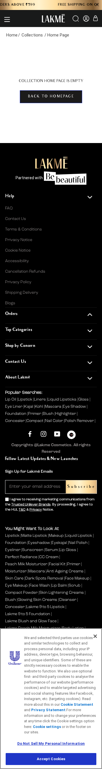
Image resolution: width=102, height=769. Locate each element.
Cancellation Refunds (25, 272)
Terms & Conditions (23, 229)
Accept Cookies (51, 759)
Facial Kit (57, 564)
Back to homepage (51, 97)
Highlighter (66, 414)
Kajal (29, 407)
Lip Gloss (68, 550)
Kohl (39, 407)
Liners (40, 399)
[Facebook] (29, 434)
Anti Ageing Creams (65, 571)
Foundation (16, 414)
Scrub (74, 586)
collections (32, 35)
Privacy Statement (48, 710)
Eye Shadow (75, 407)
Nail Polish (78, 543)
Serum (51, 550)
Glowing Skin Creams (37, 600)
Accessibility (17, 261)
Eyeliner (12, 550)
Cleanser (67, 600)
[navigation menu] (7, 19)
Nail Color (54, 421)
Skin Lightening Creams (61, 593)
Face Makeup (77, 578)
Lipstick (25, 399)
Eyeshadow (39, 543)
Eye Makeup (16, 586)
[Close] (95, 636)
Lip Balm (59, 586)
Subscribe (81, 486)
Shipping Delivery (21, 293)
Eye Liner (14, 407)
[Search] (76, 20)
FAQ (9, 208)
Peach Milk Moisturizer (26, 564)
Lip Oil (11, 399)
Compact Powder (21, 593)
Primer (35, 414)
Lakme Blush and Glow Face (31, 621)
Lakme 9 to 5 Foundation (27, 614)
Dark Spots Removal (44, 578)
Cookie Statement (77, 704)
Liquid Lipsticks (62, 399)
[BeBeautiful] (71, 436)
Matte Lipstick (34, 536)
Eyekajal (59, 543)
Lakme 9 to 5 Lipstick (45, 607)
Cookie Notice (18, 250)
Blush (48, 414)
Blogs (10, 303)
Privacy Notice (18, 240)
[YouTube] (57, 434)
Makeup (56, 536)
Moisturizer (16, 571)
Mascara (53, 407)
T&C (22, 509)
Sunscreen (32, 550)
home (12, 35)
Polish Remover (80, 421)
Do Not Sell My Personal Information (51, 743)
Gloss (84, 399)
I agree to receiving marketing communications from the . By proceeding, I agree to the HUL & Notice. (50, 504)
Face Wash (39, 586)
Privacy (35, 509)
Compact (35, 421)
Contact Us (15, 219)
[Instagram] (43, 434)
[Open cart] (95, 19)
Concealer (15, 421)
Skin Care (14, 578)
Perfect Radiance (21, 557)
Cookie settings (47, 727)
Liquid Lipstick (78, 536)
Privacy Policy (18, 282)
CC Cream (48, 557)
